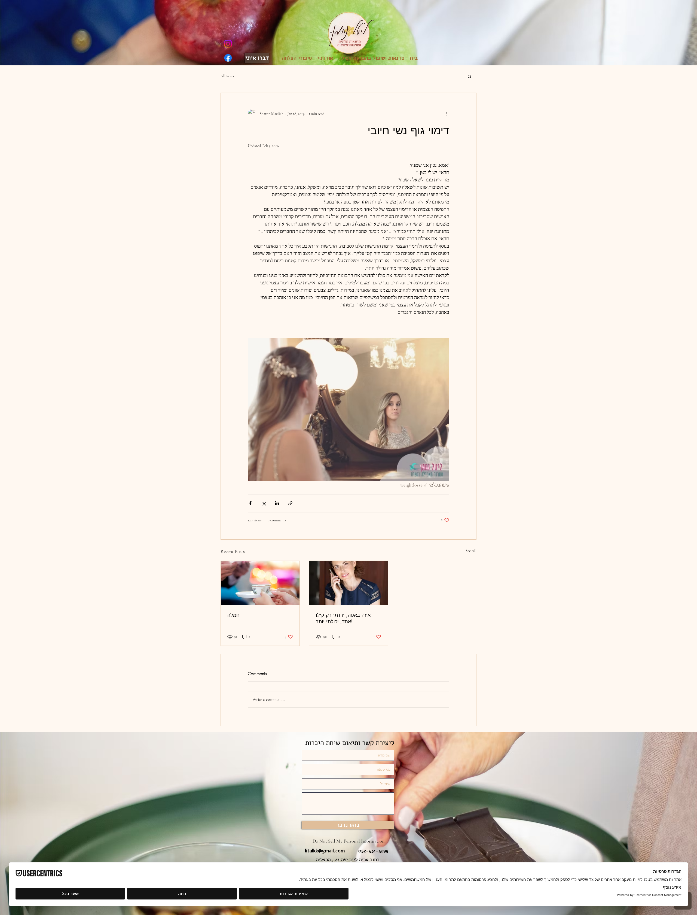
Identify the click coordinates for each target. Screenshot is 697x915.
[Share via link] (290, 503)
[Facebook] (228, 58)
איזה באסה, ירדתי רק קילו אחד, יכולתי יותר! (343, 618)
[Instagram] (228, 44)
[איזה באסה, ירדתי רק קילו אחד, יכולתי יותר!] (348, 583)
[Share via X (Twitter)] (263, 503)
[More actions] (446, 113)
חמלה (233, 615)
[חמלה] (260, 583)
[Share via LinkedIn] (277, 503)
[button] (469, 76)
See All (471, 550)
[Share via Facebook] (250, 503)
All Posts (227, 76)
